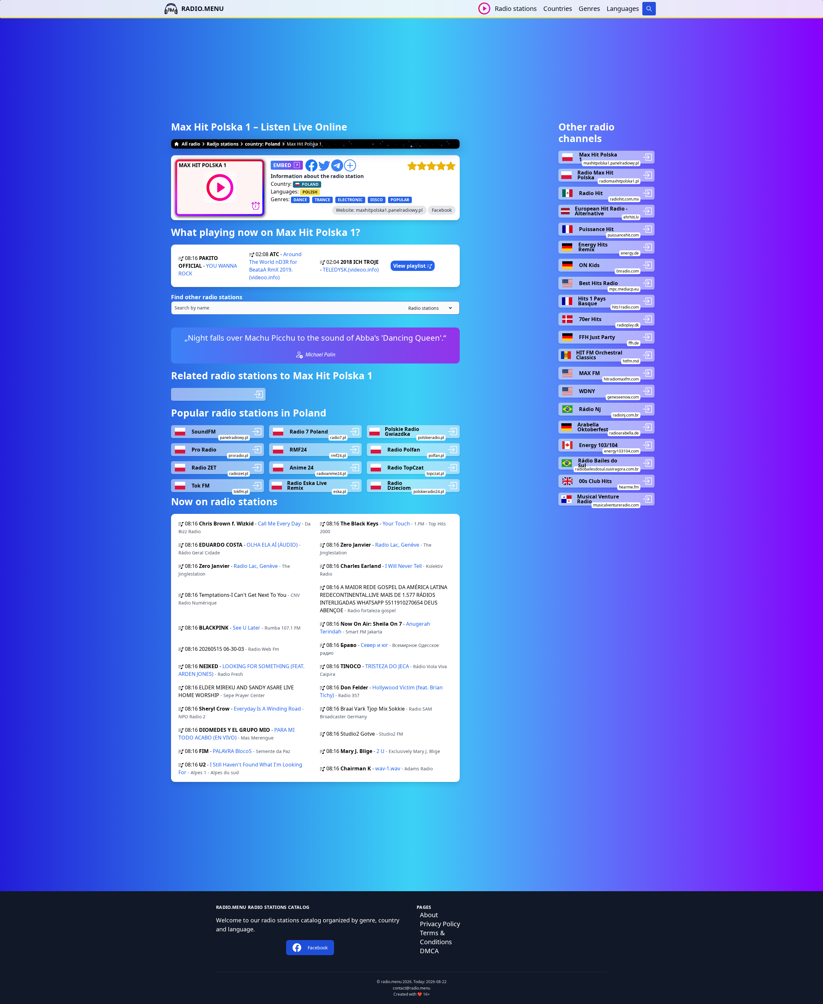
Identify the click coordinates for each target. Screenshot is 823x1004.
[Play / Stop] (484, 8)
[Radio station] (218, 394)
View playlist (410, 265)
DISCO (376, 199)
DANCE (300, 199)
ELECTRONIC (350, 199)
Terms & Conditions (436, 937)
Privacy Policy (440, 923)
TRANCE (322, 199)
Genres (589, 8)
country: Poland (262, 144)
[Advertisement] (411, 63)
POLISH (310, 192)
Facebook (442, 210)
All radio (191, 144)
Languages (623, 8)
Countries (557, 8)
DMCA (429, 950)
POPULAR (400, 199)
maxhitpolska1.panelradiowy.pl (389, 210)
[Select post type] (428, 308)
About (429, 914)
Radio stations (516, 8)
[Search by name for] (315, 308)
